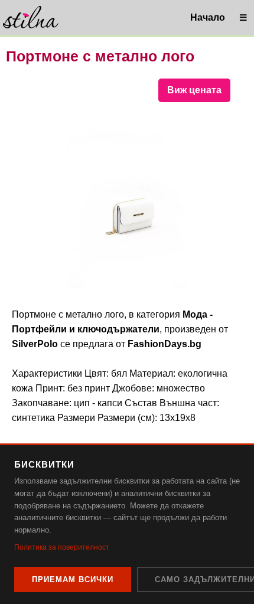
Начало (207, 17)
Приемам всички (72, 579)
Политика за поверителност (61, 547)
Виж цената (194, 90)
